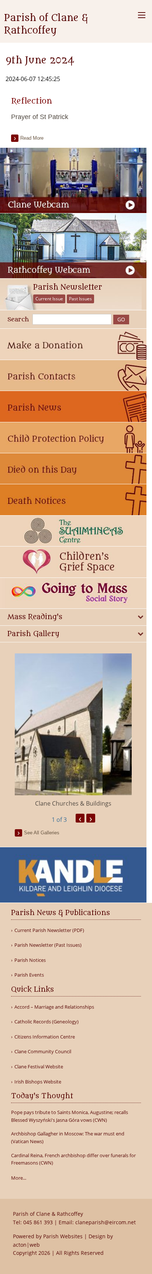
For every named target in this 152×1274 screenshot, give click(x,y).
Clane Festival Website (38, 1066)
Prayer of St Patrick (39, 117)
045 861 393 (38, 1222)
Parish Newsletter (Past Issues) (48, 945)
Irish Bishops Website (37, 1081)
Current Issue (49, 299)
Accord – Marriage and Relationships (54, 1007)
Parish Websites (63, 1236)
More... (18, 1177)
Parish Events (29, 975)
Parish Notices (30, 960)
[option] (73, 730)
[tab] (73, 617)
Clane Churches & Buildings (73, 803)
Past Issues (80, 299)
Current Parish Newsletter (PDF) (49, 930)
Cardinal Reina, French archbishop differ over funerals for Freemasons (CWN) (73, 1159)
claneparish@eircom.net (105, 1222)
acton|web (26, 1244)
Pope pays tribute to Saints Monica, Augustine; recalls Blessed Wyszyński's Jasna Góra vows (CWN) (69, 1116)
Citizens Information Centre (44, 1036)
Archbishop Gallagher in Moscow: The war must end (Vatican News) (67, 1137)
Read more (32, 138)
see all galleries (41, 832)
